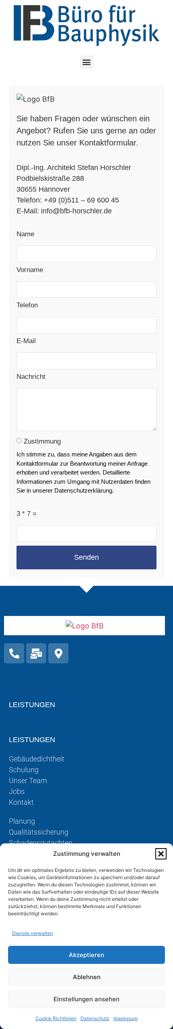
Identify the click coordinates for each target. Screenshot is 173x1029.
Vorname (29, 270)
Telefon (27, 305)
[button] (161, 854)
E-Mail (26, 341)
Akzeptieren (86, 955)
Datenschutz (94, 1018)
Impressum (125, 1018)
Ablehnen (87, 977)
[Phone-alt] (14, 653)
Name (25, 234)
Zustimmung (42, 441)
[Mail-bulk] (36, 653)
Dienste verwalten (32, 933)
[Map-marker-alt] (58, 653)
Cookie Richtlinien (55, 1018)
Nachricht (30, 377)
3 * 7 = (26, 514)
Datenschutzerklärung (83, 490)
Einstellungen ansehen (86, 999)
